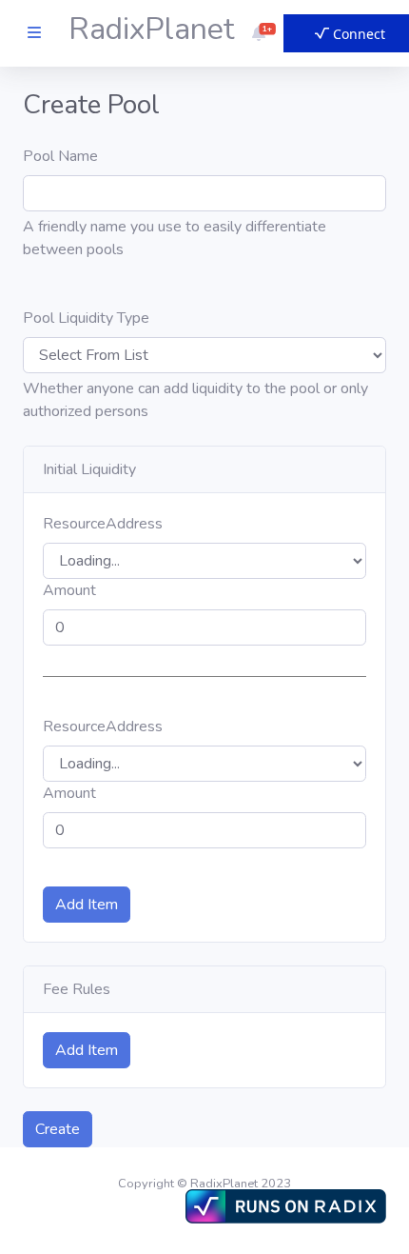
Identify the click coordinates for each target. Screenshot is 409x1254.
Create (57, 1129)
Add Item (86, 904)
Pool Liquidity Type (86, 318)
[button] (259, 33)
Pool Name (60, 156)
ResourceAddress (103, 523)
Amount (69, 590)
